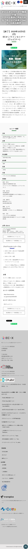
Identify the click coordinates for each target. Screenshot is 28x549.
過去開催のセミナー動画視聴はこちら (14, 240)
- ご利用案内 (4, 471)
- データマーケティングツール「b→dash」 (11, 442)
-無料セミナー (5, 458)
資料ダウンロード (18, 2)
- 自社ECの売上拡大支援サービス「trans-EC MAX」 (13, 409)
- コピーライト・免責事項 (7, 478)
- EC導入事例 (5, 451)
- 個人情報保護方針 (6, 481)
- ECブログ (4, 455)
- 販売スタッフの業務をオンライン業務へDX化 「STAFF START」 (12, 426)
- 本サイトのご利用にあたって (8, 475)
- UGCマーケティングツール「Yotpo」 (10, 435)
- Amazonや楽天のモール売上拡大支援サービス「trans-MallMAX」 (12, 405)
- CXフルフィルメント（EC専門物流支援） (11, 418)
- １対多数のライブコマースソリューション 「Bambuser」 (11, 431)
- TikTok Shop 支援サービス (8, 401)
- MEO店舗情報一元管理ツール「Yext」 (11, 439)
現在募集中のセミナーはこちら (14, 236)
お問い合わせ (21, 2)
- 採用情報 (4, 468)
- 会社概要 (4, 464)
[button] (25, 2)
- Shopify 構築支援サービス (8, 397)
